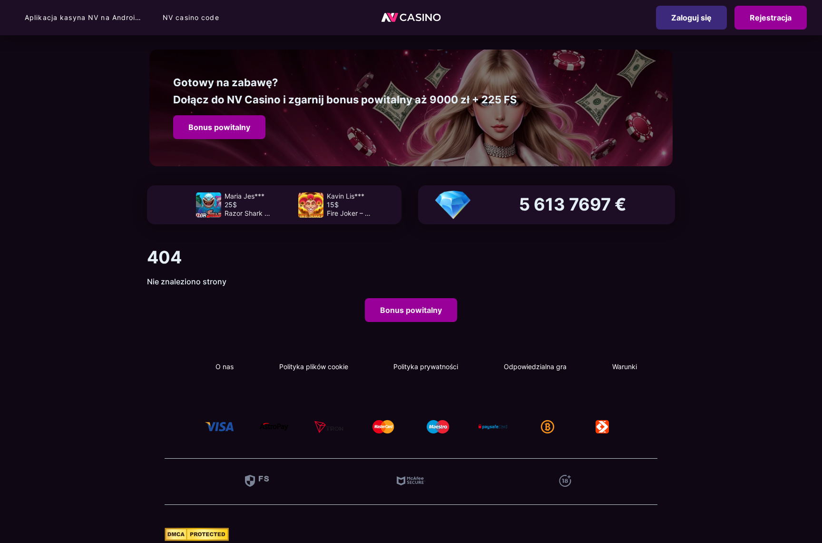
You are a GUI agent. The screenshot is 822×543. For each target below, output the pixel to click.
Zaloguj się (691, 17)
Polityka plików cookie (313, 366)
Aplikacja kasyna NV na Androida (84, 17)
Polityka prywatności (425, 366)
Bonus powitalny (219, 127)
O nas (224, 366)
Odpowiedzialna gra (535, 366)
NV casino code (191, 17)
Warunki (624, 366)
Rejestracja (771, 17)
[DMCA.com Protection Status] (197, 538)
